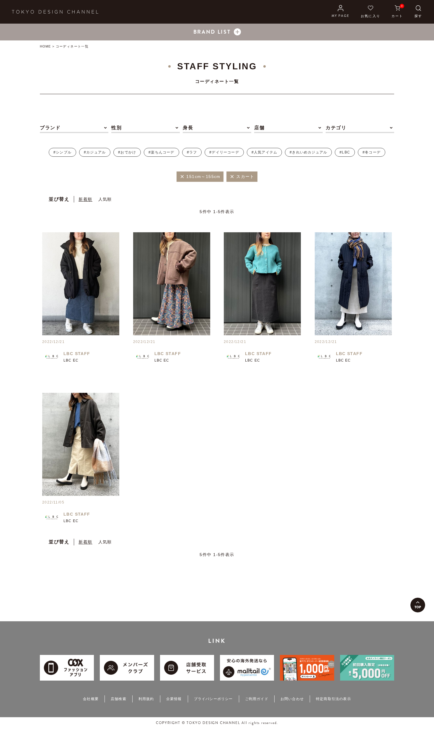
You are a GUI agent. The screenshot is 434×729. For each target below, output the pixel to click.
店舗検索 (118, 699)
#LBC (345, 152)
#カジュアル (95, 152)
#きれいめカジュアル (308, 152)
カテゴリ (336, 127)
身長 (188, 127)
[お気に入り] (370, 12)
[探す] (418, 12)
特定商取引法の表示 (333, 699)
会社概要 (91, 699)
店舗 (259, 127)
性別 (116, 127)
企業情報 (174, 699)
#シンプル (62, 152)
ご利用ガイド (256, 699)
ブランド (50, 127)
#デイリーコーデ (224, 152)
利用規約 (146, 699)
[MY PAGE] (341, 12)
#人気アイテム (264, 152)
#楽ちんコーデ (161, 152)
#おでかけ (127, 152)
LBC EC (71, 360)
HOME (45, 46)
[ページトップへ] (417, 605)
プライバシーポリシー (213, 699)
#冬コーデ (372, 152)
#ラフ (192, 152)
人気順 (105, 199)
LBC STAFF (76, 353)
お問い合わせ (292, 699)
